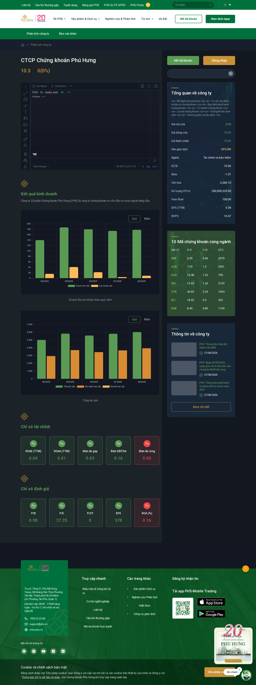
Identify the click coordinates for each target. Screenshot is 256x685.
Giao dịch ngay (220, 19)
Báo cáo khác (67, 33)
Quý (134, 218)
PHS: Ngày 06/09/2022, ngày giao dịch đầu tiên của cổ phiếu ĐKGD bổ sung (215, 366)
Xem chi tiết (201, 407)
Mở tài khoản (188, 19)
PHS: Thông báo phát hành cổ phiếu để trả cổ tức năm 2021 (214, 386)
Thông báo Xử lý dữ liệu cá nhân (41, 677)
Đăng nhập (219, 60)
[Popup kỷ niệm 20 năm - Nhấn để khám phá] (233, 644)
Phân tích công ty (38, 33)
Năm (147, 218)
